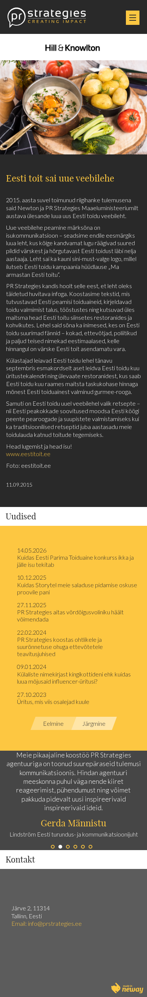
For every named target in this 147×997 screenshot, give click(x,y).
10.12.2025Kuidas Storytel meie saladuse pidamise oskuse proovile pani (77, 584)
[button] (37, 800)
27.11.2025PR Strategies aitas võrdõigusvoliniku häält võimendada (70, 612)
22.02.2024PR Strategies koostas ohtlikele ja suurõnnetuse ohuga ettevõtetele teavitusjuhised (60, 643)
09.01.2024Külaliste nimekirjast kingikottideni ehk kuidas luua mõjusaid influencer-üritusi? (74, 673)
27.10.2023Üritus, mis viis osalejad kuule (53, 698)
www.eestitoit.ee (28, 453)
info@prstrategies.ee (55, 923)
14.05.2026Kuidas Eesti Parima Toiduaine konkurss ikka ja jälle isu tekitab (75, 557)
